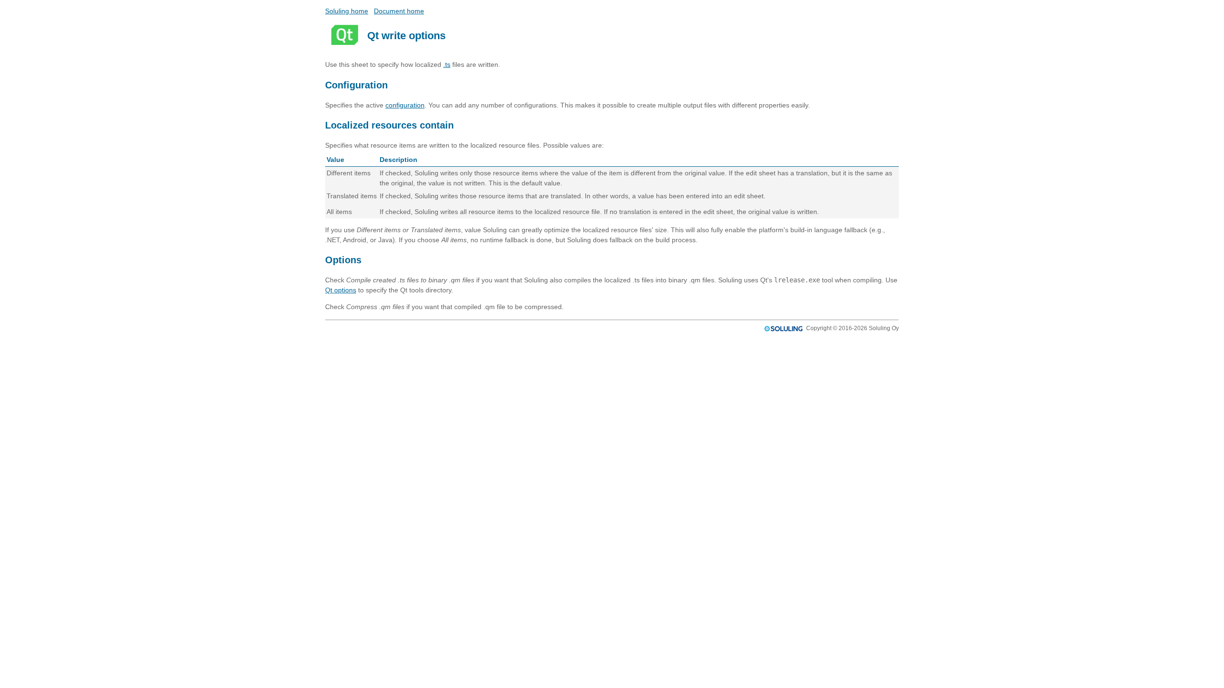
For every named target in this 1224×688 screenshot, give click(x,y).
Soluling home (346, 11)
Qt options (340, 290)
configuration (405, 105)
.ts (446, 64)
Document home (399, 11)
